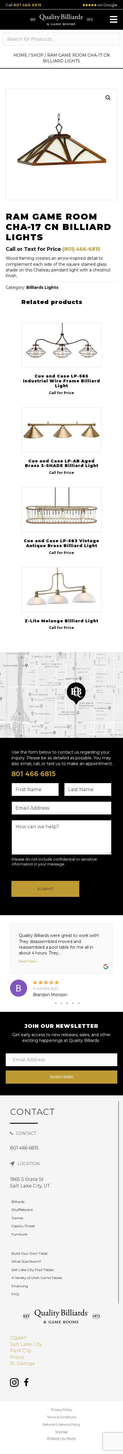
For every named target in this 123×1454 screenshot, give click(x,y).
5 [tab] (79, 1003)
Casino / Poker (23, 1226)
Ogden (18, 1337)
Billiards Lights (42, 287)
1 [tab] (56, 1003)
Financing (19, 1286)
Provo (17, 1357)
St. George (22, 1363)
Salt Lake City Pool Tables (32, 1270)
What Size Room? (26, 1261)
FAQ (15, 1294)
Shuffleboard (22, 1209)
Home (20, 55)
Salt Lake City (26, 1344)
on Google (107, 5)
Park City (20, 1350)
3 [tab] (67, 1003)
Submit (45, 888)
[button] (113, 19)
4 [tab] (73, 1003)
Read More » (28, 961)
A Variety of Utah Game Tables (36, 1278)
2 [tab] (61, 1003)
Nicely (71, 1439)
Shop (37, 55)
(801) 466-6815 (81, 249)
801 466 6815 (27, 5)
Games (17, 1218)
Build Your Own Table (29, 1253)
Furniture (19, 1234)
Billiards (17, 1201)
